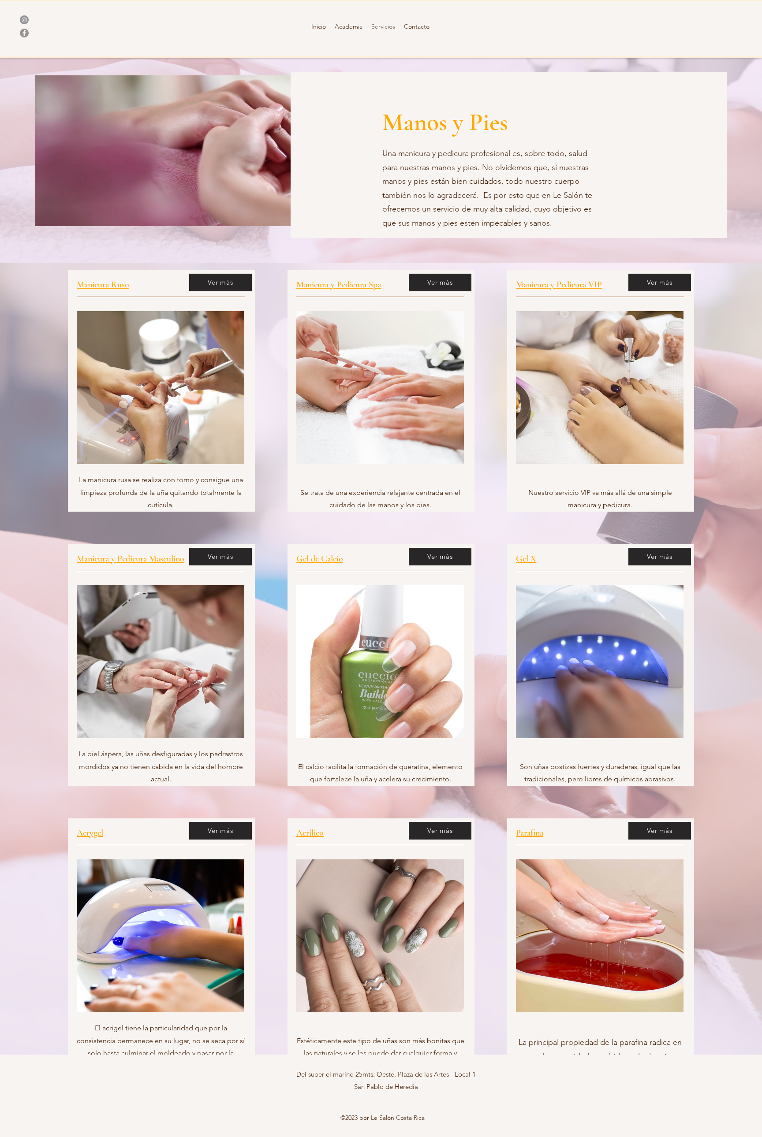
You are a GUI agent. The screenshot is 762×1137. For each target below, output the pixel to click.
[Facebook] (24, 33)
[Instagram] (24, 19)
